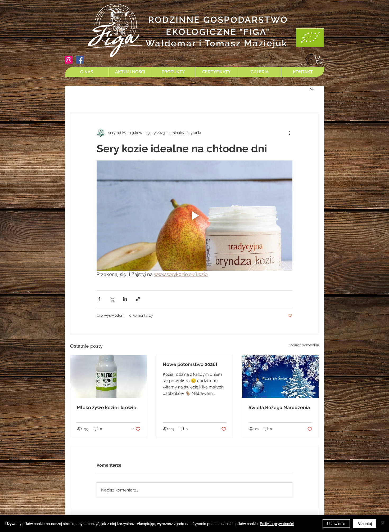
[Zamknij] (382, 523)
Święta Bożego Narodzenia (279, 407)
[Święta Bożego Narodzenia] (280, 376)
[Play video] (194, 215)
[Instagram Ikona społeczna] (68, 60)
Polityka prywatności (277, 523)
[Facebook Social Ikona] (80, 60)
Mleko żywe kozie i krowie (106, 407)
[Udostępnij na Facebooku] (99, 299)
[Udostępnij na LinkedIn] (125, 299)
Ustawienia (336, 523)
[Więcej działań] (289, 133)
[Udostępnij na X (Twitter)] (112, 299)
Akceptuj (365, 523)
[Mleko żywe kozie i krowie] (108, 376)
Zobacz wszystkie (303, 345)
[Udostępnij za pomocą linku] (138, 299)
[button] (319, 59)
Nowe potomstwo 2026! (190, 364)
